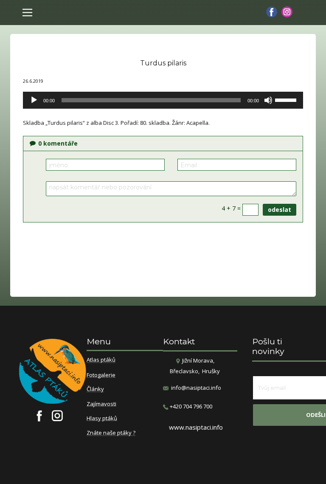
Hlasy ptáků (102, 418)
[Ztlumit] (268, 100)
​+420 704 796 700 (190, 406)
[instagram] (286, 11)
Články (95, 389)
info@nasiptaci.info (196, 387)
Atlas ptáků (101, 360)
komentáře (58, 143)
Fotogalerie (101, 375)
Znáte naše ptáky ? (111, 433)
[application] (163, 100)
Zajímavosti (101, 404)
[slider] (287, 99)
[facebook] (271, 11)
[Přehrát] (34, 100)
